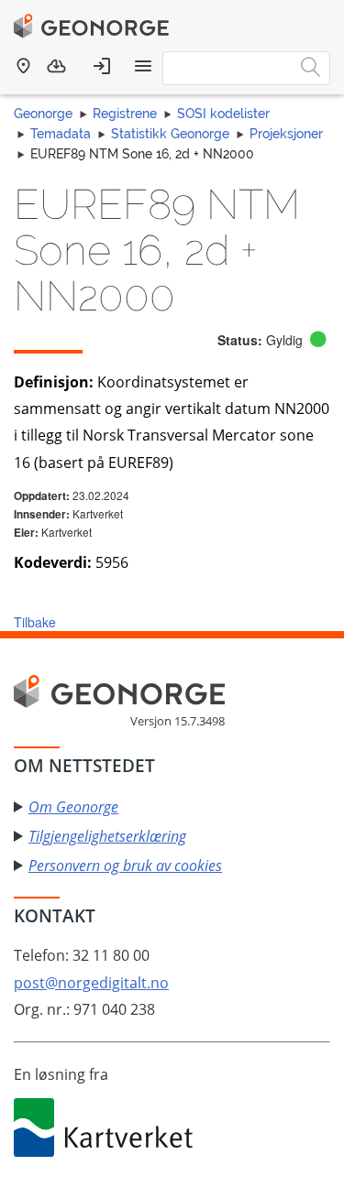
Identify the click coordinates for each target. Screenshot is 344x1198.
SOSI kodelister (223, 113)
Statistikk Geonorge (170, 133)
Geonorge (43, 113)
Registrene (125, 113)
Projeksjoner (286, 133)
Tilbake (35, 622)
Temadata (60, 133)
